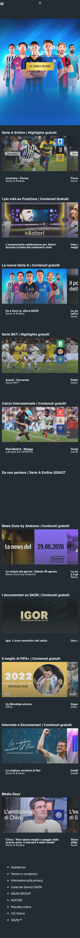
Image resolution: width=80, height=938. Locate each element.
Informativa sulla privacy (27, 880)
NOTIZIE (17, 900)
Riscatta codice (21, 907)
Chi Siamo (18, 913)
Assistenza (18, 867)
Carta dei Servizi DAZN (26, 887)
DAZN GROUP (21, 893)
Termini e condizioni (24, 874)
